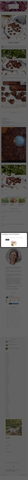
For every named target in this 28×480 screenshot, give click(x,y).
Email (6, 235)
